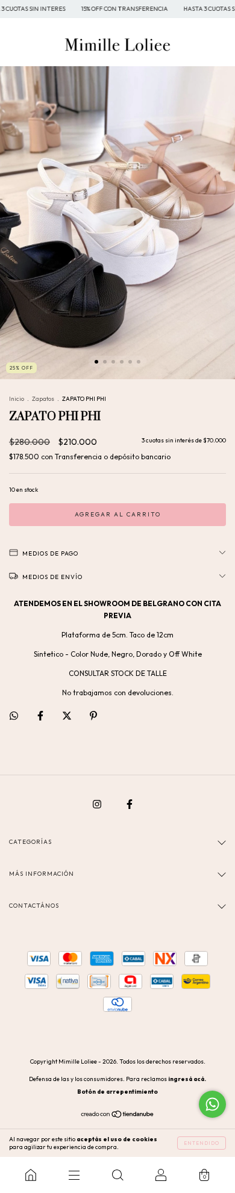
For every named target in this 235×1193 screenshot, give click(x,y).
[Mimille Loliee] (30, 1175)
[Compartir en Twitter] (68, 715)
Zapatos (43, 399)
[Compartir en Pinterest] (93, 715)
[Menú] (74, 1175)
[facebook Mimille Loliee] (129, 803)
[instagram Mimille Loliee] (98, 803)
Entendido (201, 1143)
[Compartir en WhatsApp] (14, 715)
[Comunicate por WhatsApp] (212, 1104)
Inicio (16, 399)
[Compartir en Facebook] (41, 715)
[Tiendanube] (117, 1115)
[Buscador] (117, 1175)
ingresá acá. (187, 1079)
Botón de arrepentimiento (117, 1091)
